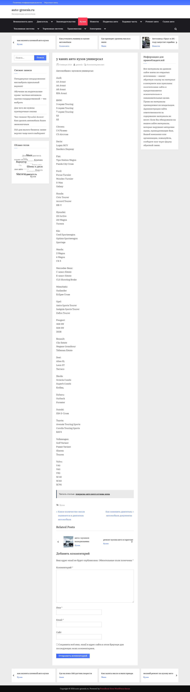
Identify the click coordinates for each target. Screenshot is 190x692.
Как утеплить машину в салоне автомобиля (35, 40)
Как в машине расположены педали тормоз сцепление (159, 673)
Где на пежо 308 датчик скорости (36, 673)
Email (60, 619)
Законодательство (65, 21)
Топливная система (24, 28)
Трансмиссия (74, 28)
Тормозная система (53, 28)
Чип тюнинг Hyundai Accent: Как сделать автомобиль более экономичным (30, 120)
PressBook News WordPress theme (115, 688)
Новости (94, 21)
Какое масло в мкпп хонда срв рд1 (162, 40)
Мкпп (64, 46)
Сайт (58, 632)
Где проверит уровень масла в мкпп (76, 40)
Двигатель (42, 21)
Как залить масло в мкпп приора (78, 673)
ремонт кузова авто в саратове (115, 539)
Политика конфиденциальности (27, 2)
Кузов (83, 21)
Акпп (22, 677)
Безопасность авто (23, 21)
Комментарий (64, 567)
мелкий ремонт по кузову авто (119, 673)
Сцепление (151, 679)
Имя (59, 607)
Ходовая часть (129, 21)
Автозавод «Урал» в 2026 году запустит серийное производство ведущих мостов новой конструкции (125, 40)
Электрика (95, 28)
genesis (79, 64)
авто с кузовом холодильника (79, 540)
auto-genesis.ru (23, 10)
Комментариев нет (95, 64)
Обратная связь (51, 2)
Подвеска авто (110, 21)
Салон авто (168, 21)
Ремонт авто (152, 21)
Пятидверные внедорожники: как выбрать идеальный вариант (30, 82)
